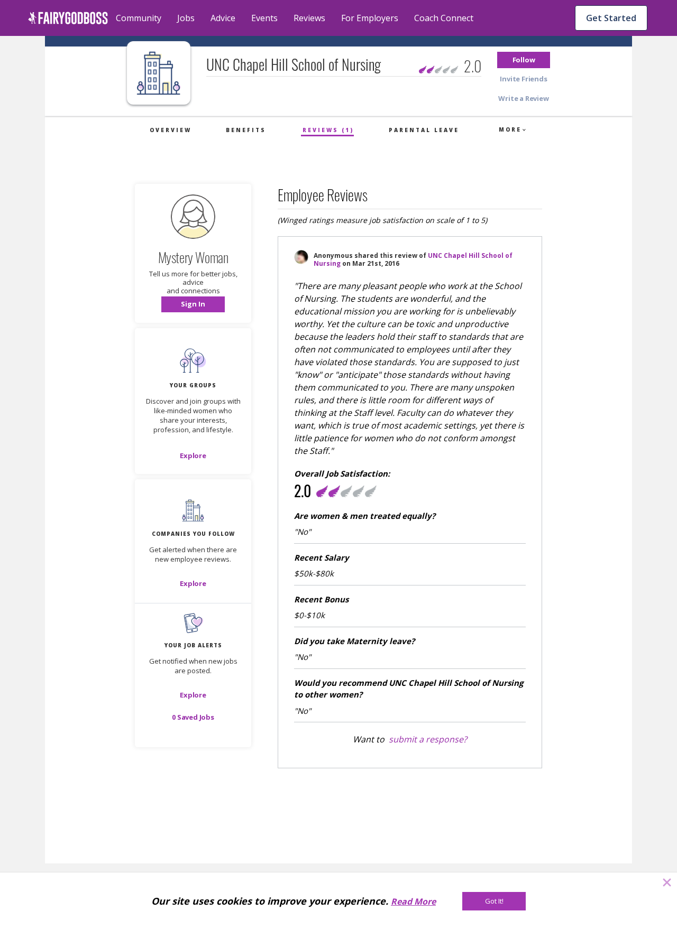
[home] (68, 18)
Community (138, 18)
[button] (523, 60)
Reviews (309, 18)
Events (264, 18)
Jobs (186, 18)
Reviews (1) (328, 130)
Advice (223, 18)
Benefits (246, 130)
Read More (413, 901)
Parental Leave (424, 130)
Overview (170, 130)
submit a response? (428, 739)
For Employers (369, 18)
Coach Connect (443, 18)
